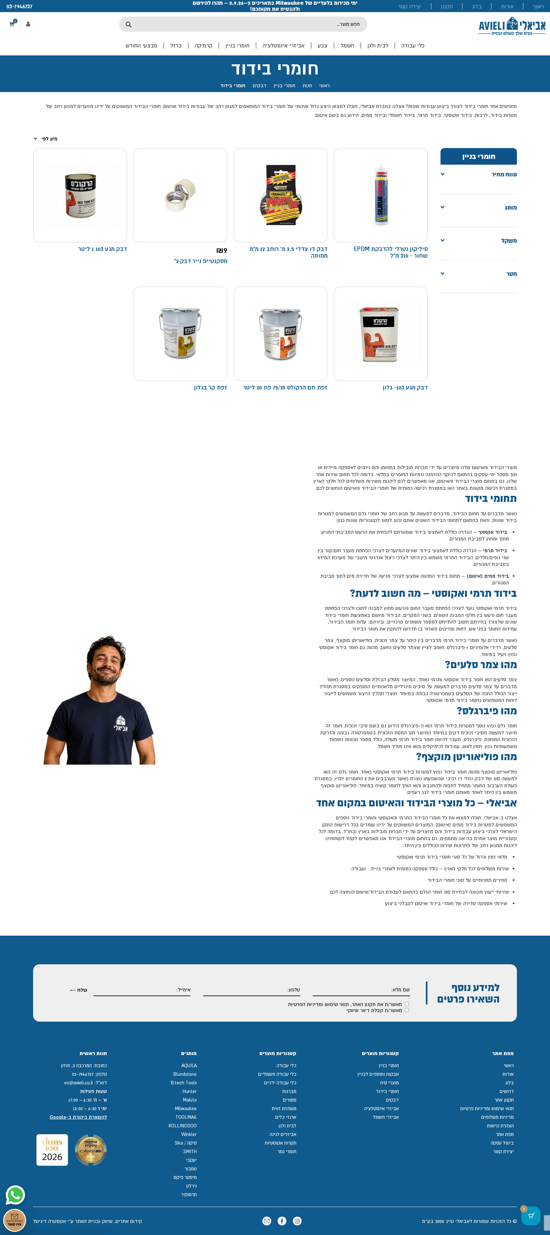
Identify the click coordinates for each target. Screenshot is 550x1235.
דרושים (507, 1091)
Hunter (190, 1091)
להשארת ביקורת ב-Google (78, 1117)
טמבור (191, 1168)
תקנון (447, 6)
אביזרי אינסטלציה (284, 45)
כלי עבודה (413, 45)
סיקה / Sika (186, 1143)
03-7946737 (19, 6)
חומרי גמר (287, 1151)
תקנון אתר (504, 1100)
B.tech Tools (184, 1082)
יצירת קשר (409, 6)
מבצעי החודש (141, 45)
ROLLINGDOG (182, 1125)
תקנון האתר (364, 1004)
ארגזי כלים (285, 1117)
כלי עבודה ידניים (280, 1082)
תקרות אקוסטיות (280, 1143)
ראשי (538, 6)
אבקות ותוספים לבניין (378, 1074)
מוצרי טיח (389, 1082)
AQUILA (189, 1065)
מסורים (289, 1100)
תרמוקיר (189, 1194)
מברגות (289, 1091)
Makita (190, 1100)
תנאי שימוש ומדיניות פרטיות (487, 1108)
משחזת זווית (284, 1108)
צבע (323, 45)
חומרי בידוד (387, 1091)
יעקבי (191, 1160)
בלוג (477, 6)
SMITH (190, 1151)
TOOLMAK (186, 1117)
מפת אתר (505, 1134)
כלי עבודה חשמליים (277, 1074)
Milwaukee (186, 1108)
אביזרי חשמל (386, 1117)
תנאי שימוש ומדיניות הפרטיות (318, 1004)
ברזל (176, 45)
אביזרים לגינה (283, 1134)
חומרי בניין (237, 45)
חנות (307, 85)
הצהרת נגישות (500, 1125)
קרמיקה (203, 45)
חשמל (347, 45)
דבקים (259, 85)
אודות (507, 6)
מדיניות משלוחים (497, 1117)
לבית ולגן (377, 45)
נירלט (191, 1186)
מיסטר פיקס (185, 1177)
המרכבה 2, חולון (76, 1065)
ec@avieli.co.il (78, 1082)
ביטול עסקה (502, 1143)
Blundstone (185, 1074)
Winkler (189, 1134)
